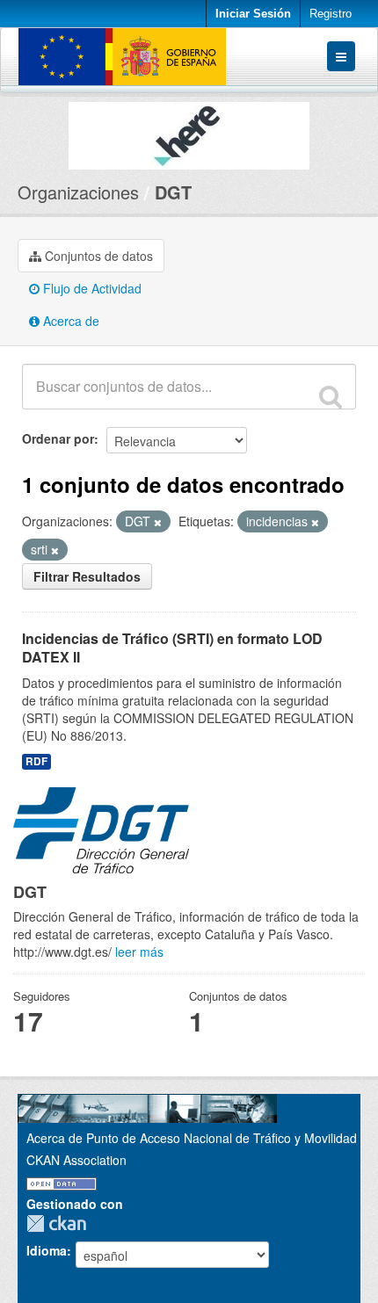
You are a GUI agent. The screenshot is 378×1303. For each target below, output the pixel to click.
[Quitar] (158, 522)
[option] (189, 131)
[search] (330, 396)
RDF (36, 761)
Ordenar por (58, 438)
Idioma (46, 1250)
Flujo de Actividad (91, 288)
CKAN (60, 1223)
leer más (139, 951)
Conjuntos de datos (97, 255)
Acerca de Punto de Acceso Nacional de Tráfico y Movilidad (191, 1138)
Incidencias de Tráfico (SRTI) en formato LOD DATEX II (172, 647)
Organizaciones (78, 192)
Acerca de (69, 320)
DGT (173, 192)
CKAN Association (76, 1160)
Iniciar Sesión (253, 13)
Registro (330, 13)
